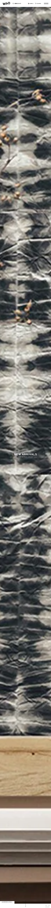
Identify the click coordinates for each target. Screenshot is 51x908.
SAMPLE (31, 3)
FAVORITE (39, 3)
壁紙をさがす (18, 3)
